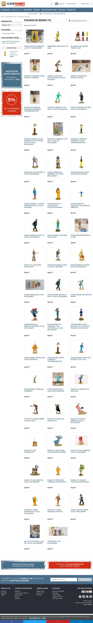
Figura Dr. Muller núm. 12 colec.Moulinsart (34, 173)
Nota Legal (55, 593)
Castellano (85, 3)
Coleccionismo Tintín (11, 16)
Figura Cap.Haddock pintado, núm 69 (79, 77)
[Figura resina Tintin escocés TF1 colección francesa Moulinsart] (81, 320)
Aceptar (43, 618)
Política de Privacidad (58, 591)
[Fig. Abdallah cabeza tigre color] (81, 40)
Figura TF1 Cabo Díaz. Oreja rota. (55, 420)
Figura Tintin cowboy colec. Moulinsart (79, 511)
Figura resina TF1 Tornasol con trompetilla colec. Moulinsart (55, 327)
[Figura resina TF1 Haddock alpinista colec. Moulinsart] (35, 320)
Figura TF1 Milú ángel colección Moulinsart (56, 451)
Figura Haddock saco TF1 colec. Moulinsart (34, 236)
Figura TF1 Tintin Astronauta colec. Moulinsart (32, 511)
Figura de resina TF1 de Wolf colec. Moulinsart (57, 108)
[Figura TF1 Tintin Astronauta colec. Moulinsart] (35, 505)
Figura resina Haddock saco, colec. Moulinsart (57, 295)
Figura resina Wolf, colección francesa (55, 390)
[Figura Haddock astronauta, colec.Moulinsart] (5, 55)
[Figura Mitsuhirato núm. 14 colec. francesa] (58, 260)
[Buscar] (51, 4)
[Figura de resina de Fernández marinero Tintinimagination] (35, 103)
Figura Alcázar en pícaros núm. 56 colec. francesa (56, 77)
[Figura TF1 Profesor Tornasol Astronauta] (58, 476)
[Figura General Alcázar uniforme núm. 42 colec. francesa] (35, 199)
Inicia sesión (71, 3)
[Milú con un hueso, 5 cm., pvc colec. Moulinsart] (35, 537)
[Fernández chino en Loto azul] (58, 42)
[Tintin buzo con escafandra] (58, 535)
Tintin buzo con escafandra (54, 542)
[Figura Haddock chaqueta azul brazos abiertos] (81, 199)
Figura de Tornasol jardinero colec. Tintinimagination (79, 140)
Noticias (61, 10)
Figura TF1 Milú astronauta (30, 451)
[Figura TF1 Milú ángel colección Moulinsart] (58, 446)
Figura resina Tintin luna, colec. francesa (34, 358)
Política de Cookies (57, 598)
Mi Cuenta (39, 594)
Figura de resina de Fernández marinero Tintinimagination (32, 109)
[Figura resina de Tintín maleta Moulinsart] (81, 260)
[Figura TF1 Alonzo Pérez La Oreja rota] (34, 414)
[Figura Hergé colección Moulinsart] (58, 231)
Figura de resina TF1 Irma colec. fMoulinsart (81, 108)
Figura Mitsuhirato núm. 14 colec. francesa (57, 266)
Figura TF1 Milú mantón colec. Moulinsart (33, 481)
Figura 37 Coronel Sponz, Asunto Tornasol (34, 77)
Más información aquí (35, 618)
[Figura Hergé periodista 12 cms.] (81, 231)
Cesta (61, 3)
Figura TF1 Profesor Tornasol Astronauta (56, 481)
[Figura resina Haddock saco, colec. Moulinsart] (58, 290)
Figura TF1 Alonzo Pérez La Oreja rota (34, 420)
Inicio (2, 16)
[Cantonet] (13, 5)
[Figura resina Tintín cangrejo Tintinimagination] (58, 353)
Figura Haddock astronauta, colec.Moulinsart (14, 53)
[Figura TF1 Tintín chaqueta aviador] (58, 505)
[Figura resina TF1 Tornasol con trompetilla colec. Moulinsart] (58, 320)
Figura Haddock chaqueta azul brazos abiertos (80, 205)
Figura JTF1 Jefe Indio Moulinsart (32, 266)
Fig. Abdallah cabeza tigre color (79, 47)
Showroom (5, 10)
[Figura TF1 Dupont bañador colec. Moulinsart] (81, 414)
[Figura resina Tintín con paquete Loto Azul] (81, 353)
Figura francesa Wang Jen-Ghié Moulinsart (80, 173)
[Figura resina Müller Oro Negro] (81, 290)
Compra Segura (56, 594)
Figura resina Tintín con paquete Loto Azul (81, 358)
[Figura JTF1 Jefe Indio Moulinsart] (35, 260)
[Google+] (87, 596)
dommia (89, 604)
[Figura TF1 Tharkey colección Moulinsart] (81, 476)
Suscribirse (85, 579)
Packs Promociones (49, 10)
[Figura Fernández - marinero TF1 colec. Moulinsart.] (58, 168)
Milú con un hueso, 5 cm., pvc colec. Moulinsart (34, 542)
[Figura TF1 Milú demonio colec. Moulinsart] (81, 446)
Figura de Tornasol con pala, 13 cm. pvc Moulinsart (57, 140)
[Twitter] (83, 596)
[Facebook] (80, 596)
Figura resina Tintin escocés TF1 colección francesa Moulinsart (80, 326)
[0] (56, 4)
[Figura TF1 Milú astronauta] (35, 446)
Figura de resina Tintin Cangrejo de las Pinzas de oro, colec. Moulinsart (33, 141)
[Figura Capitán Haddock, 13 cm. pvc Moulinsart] (35, 42)
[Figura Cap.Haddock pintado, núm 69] (81, 71)
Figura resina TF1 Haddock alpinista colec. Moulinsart (34, 326)
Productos (16, 10)
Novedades (27, 10)
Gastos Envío (40, 593)
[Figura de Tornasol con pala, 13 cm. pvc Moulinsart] (58, 134)
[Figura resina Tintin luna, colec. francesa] (35, 353)
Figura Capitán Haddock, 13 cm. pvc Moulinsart (34, 47)
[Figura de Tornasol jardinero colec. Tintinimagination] (81, 134)
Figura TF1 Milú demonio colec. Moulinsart (80, 451)
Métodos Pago (40, 591)
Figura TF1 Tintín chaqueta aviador (54, 511)
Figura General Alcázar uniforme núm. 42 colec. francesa (34, 205)
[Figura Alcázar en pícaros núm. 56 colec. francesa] (58, 71)
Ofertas (37, 10)
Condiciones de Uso (57, 596)
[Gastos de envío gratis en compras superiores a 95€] (11, 75)
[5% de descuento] (11, 103)
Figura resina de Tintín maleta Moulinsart (80, 266)
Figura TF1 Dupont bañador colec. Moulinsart (78, 420)
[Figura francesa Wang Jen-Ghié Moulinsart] (81, 168)
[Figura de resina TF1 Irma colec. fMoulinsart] (81, 103)
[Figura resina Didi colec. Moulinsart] (35, 289)
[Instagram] (90, 596)
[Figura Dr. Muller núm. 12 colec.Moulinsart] (35, 168)
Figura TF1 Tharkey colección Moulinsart (80, 481)
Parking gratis (18, 594)
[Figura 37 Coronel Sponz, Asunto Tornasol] (35, 71)
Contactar (71, 10)
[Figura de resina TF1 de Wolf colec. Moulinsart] (58, 103)
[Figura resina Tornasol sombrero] (34, 385)
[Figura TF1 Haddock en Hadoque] (81, 385)
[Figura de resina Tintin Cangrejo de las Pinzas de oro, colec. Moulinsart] (35, 134)
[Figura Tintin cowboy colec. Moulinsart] (81, 505)
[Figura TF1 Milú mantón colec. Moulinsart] (35, 476)
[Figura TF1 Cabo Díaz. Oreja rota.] (58, 414)
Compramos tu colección (21, 593)
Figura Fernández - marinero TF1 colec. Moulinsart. (55, 174)
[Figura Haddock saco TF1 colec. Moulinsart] (35, 231)
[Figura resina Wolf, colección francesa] (58, 385)
